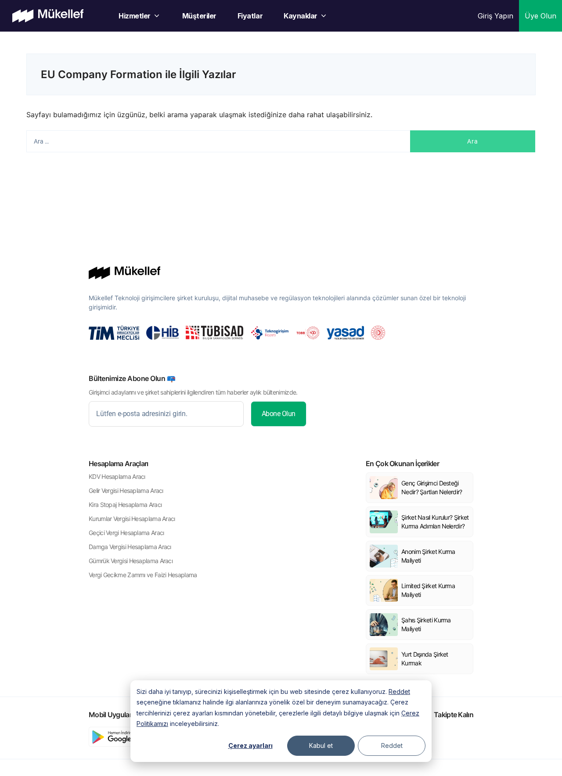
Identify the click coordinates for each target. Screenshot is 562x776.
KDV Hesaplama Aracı (117, 476)
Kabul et (321, 745)
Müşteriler (199, 15)
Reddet (399, 691)
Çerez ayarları (250, 745)
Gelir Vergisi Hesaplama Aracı (126, 490)
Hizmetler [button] (135, 15)
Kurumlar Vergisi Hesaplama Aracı (132, 518)
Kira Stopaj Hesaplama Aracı (125, 504)
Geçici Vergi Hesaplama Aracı (126, 532)
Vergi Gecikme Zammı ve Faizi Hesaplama (143, 574)
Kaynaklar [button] (300, 15)
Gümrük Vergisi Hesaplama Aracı (131, 560)
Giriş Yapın (495, 15)
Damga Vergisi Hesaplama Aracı (130, 546)
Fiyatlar (250, 15)
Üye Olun (540, 15)
